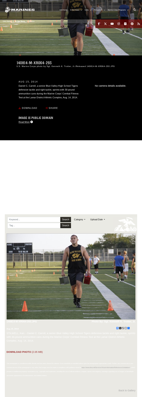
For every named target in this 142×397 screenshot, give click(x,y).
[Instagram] (118, 23)
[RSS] (138, 23)
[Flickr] (125, 23)
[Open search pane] (134, 9)
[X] (105, 23)
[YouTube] (112, 23)
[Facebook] (98, 23)
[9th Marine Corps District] (20, 10)
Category (79, 219)
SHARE (53, 108)
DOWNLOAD (29, 108)
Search (65, 219)
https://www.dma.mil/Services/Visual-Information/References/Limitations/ (106, 367)
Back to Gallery (127, 390)
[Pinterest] (132, 23)
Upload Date (96, 219)
